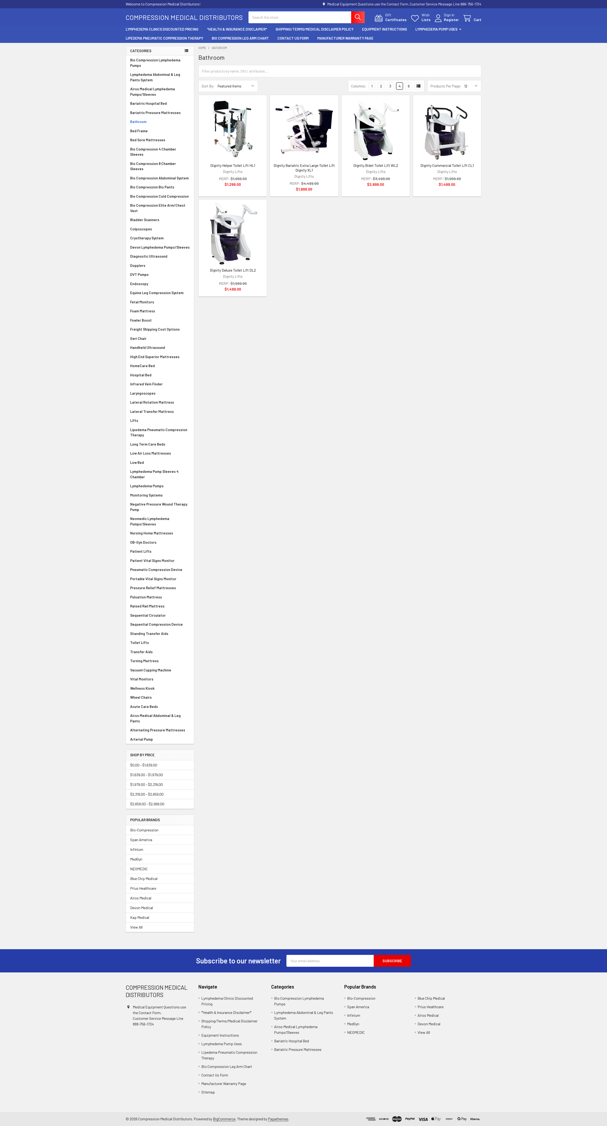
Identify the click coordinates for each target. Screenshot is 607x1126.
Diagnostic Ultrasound (148, 256)
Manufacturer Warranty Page (345, 38)
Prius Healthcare (143, 888)
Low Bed (137, 462)
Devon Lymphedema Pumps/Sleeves (160, 247)
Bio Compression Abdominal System (159, 178)
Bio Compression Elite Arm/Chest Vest (157, 208)
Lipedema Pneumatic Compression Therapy (164, 38)
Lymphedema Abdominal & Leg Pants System (155, 77)
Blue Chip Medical (143, 878)
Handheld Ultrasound (147, 347)
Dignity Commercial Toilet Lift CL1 (447, 165)
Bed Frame (139, 131)
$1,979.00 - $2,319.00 (146, 784)
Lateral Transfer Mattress (152, 411)
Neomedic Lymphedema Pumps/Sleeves (149, 521)
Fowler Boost (141, 320)
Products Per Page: (445, 86)
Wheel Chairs (141, 697)
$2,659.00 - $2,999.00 (147, 804)
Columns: (358, 86)
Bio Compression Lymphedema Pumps (155, 63)
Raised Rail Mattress (147, 606)
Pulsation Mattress (146, 597)
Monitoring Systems (146, 495)
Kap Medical (139, 917)
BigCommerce (224, 1119)
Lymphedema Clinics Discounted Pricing (162, 29)
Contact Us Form (293, 38)
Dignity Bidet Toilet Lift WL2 (375, 165)
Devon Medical (141, 907)
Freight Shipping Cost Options (155, 329)
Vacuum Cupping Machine (150, 670)
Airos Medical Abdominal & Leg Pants (155, 718)
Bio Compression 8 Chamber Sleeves (153, 166)
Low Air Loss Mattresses (150, 453)
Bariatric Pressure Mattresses (155, 112)
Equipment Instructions (384, 29)
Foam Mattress (142, 311)
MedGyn (136, 859)
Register (451, 19)
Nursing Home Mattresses (151, 533)
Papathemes (278, 1119)
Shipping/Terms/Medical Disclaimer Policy (315, 29)
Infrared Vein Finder (146, 384)
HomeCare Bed (142, 366)
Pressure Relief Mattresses (153, 588)
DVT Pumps (139, 274)
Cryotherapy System (147, 238)
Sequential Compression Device (156, 624)
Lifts (134, 420)
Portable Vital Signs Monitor (153, 579)
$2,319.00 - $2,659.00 (147, 794)
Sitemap (208, 1092)
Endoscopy (139, 284)
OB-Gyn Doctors (143, 542)
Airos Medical (140, 898)
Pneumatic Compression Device (156, 569)
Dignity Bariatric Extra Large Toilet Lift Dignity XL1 (304, 167)
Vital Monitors (141, 679)
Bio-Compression (144, 830)
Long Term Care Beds (147, 444)
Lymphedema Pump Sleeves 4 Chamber (154, 474)
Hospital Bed (141, 375)
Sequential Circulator (148, 615)
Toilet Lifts (139, 642)
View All (136, 927)
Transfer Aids (141, 652)
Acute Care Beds (144, 706)
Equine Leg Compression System (157, 293)
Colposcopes (141, 229)
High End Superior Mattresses (154, 357)
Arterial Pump (141, 739)
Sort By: (208, 86)
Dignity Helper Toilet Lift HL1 (232, 165)
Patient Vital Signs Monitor (152, 560)
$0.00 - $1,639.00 (143, 765)
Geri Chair (138, 338)
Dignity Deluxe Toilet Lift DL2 (233, 270)
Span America (141, 839)
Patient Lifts (141, 551)
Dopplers (137, 265)
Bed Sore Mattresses (147, 140)
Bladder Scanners (144, 220)
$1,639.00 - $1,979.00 (146, 774)
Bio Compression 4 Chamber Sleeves (153, 152)
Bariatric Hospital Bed (148, 103)
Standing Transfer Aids (149, 633)
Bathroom (138, 121)
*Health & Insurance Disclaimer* (237, 29)
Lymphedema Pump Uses (436, 29)
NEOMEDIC (139, 868)
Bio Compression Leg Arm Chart (240, 38)
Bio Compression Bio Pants (152, 187)
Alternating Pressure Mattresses (157, 730)
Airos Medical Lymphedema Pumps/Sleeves (152, 91)
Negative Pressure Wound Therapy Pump (158, 507)
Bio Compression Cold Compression (159, 196)
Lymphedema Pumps (147, 486)
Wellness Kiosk (142, 688)
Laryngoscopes (143, 393)
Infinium (136, 849)
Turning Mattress (144, 661)
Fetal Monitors (142, 302)
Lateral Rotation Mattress (152, 402)
